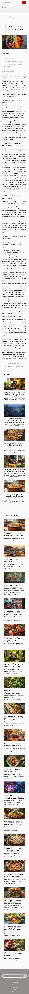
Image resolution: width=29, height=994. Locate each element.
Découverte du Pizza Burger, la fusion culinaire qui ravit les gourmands (13, 641)
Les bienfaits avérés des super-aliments (13, 59)
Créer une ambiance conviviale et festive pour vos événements (13, 745)
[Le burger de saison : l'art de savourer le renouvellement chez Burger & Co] (14, 892)
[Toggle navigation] (4, 8)
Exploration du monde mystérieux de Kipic (14, 419)
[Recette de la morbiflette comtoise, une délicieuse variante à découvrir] (14, 486)
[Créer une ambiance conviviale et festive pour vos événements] (14, 735)
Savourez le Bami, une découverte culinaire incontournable (13, 824)
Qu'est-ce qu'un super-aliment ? (11, 56)
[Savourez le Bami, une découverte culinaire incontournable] (14, 813)
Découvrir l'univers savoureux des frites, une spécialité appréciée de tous (14, 445)
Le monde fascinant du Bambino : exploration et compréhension (13, 666)
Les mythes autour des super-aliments (13, 61)
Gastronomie (14, 982)
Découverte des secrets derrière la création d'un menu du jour (14, 470)
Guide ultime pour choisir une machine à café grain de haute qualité (14, 394)
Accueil (3, 16)
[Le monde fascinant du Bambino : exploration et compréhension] (14, 656)
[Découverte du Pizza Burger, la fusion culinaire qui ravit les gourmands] (14, 630)
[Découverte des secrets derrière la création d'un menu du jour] (14, 461)
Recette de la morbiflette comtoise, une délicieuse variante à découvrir (14, 496)
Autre (14, 989)
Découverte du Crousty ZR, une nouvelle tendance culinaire (13, 719)
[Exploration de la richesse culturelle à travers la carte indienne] (14, 577)
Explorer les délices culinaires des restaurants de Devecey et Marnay (14, 772)
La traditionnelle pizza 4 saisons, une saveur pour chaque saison (14, 876)
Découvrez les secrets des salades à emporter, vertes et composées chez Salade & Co (14, 930)
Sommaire (6, 53)
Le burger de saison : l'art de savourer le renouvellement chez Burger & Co (13, 904)
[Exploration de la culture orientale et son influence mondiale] (14, 551)
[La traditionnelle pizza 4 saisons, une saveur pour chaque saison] (14, 866)
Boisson (14, 984)
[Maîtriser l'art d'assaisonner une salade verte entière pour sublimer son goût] (14, 682)
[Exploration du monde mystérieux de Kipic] (14, 410)
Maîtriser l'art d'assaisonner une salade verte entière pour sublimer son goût (14, 694)
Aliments (9, 16)
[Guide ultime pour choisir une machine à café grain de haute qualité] (14, 384)
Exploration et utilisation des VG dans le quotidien (13, 797)
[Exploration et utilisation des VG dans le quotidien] (14, 787)
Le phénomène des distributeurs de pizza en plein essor (13, 614)
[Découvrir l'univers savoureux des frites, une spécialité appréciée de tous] (14, 435)
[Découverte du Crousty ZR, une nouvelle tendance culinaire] (14, 708)
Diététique (14, 980)
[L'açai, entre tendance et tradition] (14, 945)
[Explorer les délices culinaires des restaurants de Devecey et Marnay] (14, 761)
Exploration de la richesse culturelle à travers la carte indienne (12, 589)
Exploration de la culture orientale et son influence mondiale (14, 561)
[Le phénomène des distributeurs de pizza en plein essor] (14, 603)
